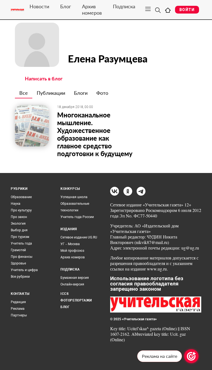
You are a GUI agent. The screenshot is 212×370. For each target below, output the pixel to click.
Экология (18, 223)
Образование (21, 197)
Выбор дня (19, 230)
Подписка (124, 6)
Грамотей (18, 250)
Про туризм (20, 237)
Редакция (18, 302)
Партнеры (19, 315)
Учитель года (21, 243)
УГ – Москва (70, 244)
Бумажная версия (74, 278)
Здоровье (18, 263)
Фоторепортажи (76, 300)
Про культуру (21, 210)
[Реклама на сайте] (191, 356)
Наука (15, 204)
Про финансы (21, 257)
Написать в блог (44, 78)
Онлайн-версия (72, 284)
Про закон (19, 217)
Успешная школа (74, 197)
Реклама (18, 309)
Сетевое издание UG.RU (78, 237)
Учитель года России (77, 217)
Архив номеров (92, 9)
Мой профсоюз (72, 251)
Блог (65, 6)
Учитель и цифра (24, 270)
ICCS (64, 294)
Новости (39, 6)
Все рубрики (20, 277)
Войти (187, 9)
